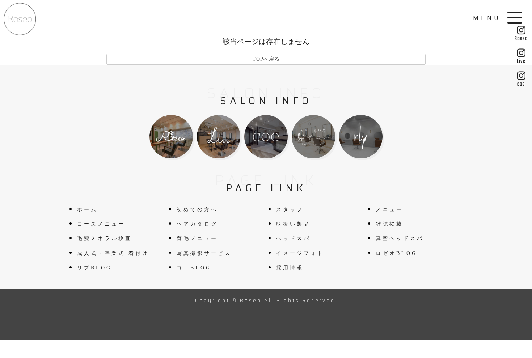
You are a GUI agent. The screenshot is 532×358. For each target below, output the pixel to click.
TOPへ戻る (266, 59)
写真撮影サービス (204, 253)
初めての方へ (197, 209)
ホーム (87, 209)
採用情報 (290, 267)
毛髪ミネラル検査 (104, 238)
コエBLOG (194, 267)
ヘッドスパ (293, 238)
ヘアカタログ (197, 224)
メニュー (389, 209)
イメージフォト (300, 253)
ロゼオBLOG (396, 253)
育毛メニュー (197, 238)
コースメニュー (101, 224)
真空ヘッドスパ (400, 238)
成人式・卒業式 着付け (113, 253)
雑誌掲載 (389, 224)
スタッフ (290, 209)
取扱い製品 (293, 224)
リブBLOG (94, 267)
